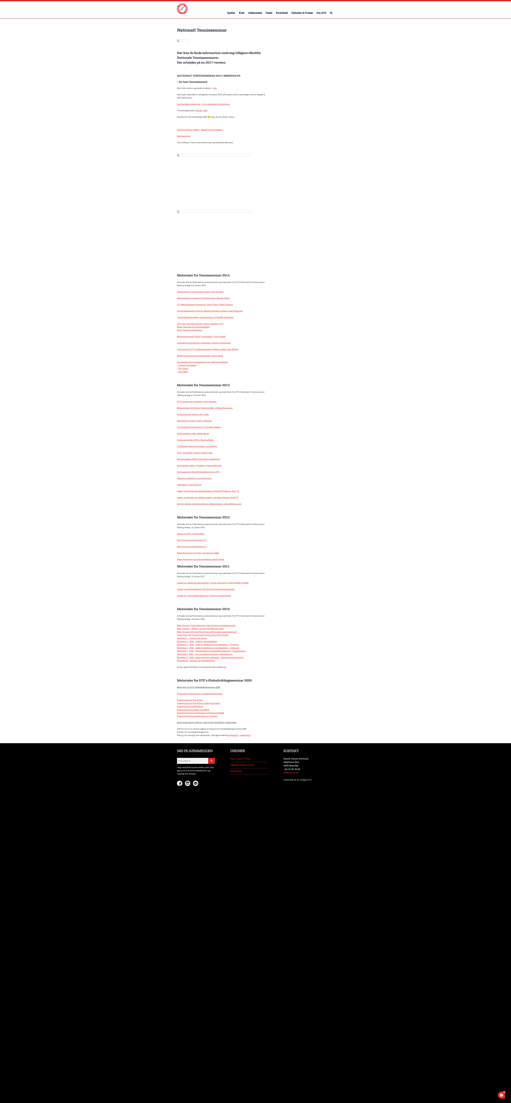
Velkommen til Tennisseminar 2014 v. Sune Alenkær (200, 291)
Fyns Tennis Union (240, 758)
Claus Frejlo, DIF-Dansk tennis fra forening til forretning (202, 635)
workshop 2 (245, 735)
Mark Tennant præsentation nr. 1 (192, 540)
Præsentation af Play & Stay (190, 700)
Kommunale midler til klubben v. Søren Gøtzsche (199, 465)
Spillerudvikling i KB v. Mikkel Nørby (193, 433)
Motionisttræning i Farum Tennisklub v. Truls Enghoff (201, 336)
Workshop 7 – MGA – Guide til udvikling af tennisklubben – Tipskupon (208, 647)
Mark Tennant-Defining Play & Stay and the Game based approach (207, 631)
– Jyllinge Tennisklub (186, 365)
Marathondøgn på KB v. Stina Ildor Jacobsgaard (198, 459)
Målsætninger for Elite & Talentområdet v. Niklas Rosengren (205, 408)
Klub (241, 13)
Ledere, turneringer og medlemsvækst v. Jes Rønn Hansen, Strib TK (207, 497)
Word (198, 110)
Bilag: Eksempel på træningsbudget (193, 327)
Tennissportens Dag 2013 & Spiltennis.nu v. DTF (198, 472)
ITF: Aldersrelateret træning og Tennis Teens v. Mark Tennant (205, 304)
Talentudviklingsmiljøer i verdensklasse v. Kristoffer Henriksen (205, 317)
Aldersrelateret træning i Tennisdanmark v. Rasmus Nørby (203, 298)
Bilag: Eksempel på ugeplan (189, 330)
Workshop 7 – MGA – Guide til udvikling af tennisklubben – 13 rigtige (207, 644)
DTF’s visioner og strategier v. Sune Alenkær (197, 401)
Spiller (231, 13)
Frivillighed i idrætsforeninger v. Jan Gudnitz (197, 446)
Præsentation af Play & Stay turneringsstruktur (198, 703)
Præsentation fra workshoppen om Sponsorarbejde (200, 712)
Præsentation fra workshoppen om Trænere (197, 716)
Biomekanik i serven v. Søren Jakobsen (194, 420)
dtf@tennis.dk (290, 772)
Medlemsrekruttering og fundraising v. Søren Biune (200, 355)
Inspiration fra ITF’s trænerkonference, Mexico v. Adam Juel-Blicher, (208, 349)
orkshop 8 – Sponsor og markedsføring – (197, 660)
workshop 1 (233, 735)
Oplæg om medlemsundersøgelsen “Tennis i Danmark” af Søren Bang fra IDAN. (213, 582)
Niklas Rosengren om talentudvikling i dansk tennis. (200, 559)
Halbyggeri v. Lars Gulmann (189, 484)
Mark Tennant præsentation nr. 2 (192, 546)
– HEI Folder (182, 371)
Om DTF (321, 13)
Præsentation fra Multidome (190, 706)
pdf (205, 110)
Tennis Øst (236, 771)
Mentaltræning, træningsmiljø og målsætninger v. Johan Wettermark (209, 504)
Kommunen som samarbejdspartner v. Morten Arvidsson (202, 362)
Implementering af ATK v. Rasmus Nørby (195, 440)
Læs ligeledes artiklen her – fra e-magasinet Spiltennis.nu (203, 104)
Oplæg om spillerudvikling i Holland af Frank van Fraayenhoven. (206, 589)
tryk (215, 88)
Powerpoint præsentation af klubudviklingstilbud (199, 693)
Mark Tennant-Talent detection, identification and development (206, 625)
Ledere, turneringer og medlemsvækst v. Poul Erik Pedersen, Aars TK (208, 491)
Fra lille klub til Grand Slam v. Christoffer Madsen (199, 427)
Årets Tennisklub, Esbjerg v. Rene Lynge (195, 452)
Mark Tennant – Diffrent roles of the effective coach (200, 628)
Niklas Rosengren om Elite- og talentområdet (198, 553)
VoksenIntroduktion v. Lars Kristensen (194, 478)
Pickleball (282, 13)
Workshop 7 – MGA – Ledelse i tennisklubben (197, 641)
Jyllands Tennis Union (242, 765)
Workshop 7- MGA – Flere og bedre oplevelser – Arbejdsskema (205, 654)
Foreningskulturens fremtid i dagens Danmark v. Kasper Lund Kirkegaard (210, 311)
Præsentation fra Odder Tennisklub (193, 709)
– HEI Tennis (182, 368)
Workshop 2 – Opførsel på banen (192, 638)
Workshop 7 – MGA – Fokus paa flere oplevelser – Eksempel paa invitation (210, 657)
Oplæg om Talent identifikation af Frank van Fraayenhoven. (204, 595)
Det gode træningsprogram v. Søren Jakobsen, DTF (200, 323)
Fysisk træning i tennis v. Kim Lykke (193, 414)
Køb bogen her (183, 136)
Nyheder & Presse (302, 13)
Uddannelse (255, 13)
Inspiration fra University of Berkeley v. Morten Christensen (204, 343)
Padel (269, 13)
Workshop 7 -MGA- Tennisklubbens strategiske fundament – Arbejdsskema (211, 651)
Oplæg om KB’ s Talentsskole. (190, 533)
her (224, 667)
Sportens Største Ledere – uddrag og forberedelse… (200, 129)
